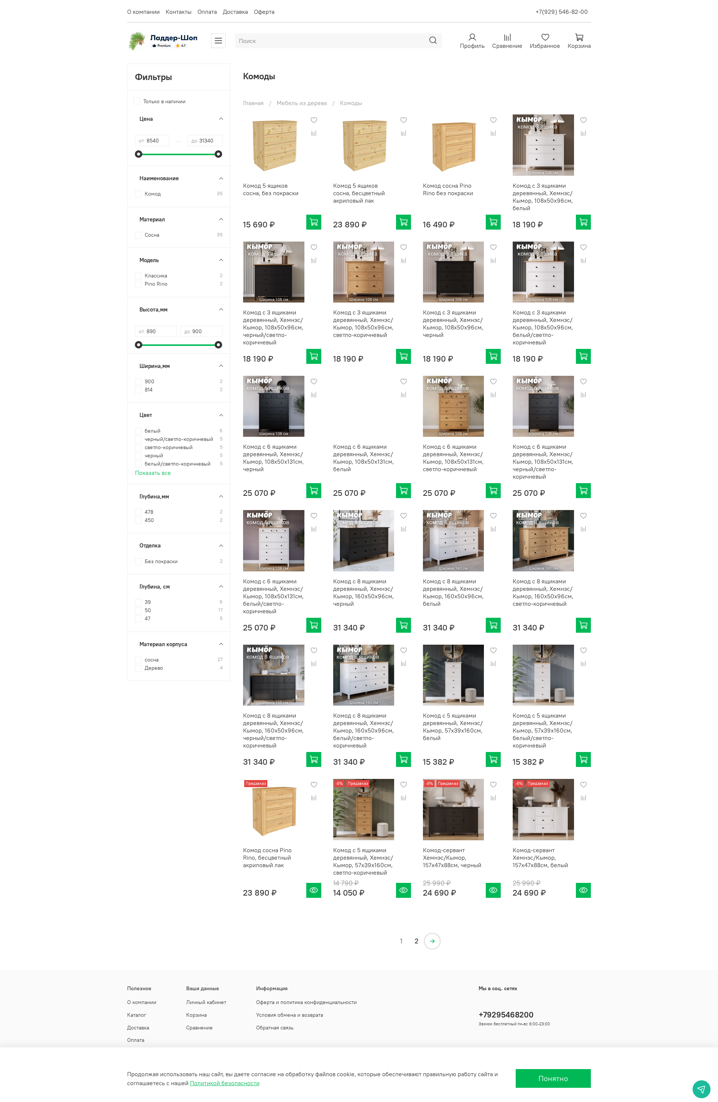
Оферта (264, 11)
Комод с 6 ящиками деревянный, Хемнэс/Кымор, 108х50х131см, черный (273, 458)
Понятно (553, 1078)
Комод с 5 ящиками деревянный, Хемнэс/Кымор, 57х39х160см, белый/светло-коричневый (543, 730)
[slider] (138, 154)
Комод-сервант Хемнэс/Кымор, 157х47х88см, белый (540, 857)
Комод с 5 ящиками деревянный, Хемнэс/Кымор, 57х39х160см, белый (453, 727)
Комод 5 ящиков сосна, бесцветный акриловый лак (359, 193)
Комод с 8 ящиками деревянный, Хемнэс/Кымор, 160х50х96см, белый (453, 592)
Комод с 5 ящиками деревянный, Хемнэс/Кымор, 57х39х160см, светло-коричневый (363, 861)
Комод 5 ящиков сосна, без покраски (270, 189)
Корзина (196, 1015)
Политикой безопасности (225, 1083)
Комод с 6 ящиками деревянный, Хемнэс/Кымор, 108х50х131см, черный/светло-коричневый (543, 461)
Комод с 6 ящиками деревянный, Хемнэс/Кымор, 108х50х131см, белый (363, 458)
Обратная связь (275, 1027)
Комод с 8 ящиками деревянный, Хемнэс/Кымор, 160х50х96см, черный (363, 592)
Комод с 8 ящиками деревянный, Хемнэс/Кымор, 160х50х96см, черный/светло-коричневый (273, 730)
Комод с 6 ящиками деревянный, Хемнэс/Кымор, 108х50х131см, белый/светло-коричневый (273, 596)
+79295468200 (506, 1015)
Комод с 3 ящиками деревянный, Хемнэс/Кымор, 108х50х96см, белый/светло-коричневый (543, 327)
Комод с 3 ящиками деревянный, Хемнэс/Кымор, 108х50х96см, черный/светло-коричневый (273, 327)
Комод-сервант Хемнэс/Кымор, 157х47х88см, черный (452, 857)
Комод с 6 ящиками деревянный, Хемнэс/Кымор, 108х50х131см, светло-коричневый (453, 458)
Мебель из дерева (302, 103)
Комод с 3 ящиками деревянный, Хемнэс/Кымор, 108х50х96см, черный (453, 323)
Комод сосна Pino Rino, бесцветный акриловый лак (267, 857)
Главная (253, 103)
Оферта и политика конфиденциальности (306, 1002)
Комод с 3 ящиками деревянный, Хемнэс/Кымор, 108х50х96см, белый (543, 197)
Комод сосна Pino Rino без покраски (448, 189)
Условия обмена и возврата (289, 1015)
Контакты (178, 11)
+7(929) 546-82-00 (562, 11)
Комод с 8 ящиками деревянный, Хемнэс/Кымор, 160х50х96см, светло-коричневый (543, 592)
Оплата (207, 11)
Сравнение (199, 1027)
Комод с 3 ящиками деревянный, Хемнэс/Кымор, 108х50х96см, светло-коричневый (363, 323)
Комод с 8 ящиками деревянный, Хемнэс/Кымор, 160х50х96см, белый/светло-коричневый (363, 730)
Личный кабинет (206, 1002)
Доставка (235, 11)
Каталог (136, 1015)
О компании (143, 11)
